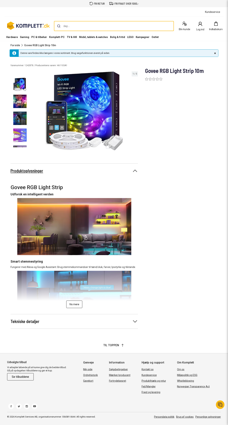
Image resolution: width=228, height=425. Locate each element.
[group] (84, 111)
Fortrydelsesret (117, 380)
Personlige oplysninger (208, 416)
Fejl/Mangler (149, 386)
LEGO (130, 37)
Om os (180, 369)
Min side (87, 369)
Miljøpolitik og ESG (187, 375)
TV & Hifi (72, 37)
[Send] (58, 26)
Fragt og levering (151, 392)
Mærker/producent (119, 375)
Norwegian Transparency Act (193, 386)
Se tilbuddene (20, 376)
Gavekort (88, 380)
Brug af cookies (185, 416)
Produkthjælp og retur (154, 380)
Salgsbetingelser (118, 369)
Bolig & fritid (117, 37)
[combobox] (114, 26)
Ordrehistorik (90, 375)
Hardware (12, 37)
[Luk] (214, 53)
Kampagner (142, 37)
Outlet (155, 37)
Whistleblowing (185, 380)
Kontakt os (148, 369)
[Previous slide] (33, 111)
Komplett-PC (57, 37)
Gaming (24, 37)
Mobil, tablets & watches (93, 37)
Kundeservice (149, 375)
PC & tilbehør (39, 37)
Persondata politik (164, 416)
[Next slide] (134, 111)
